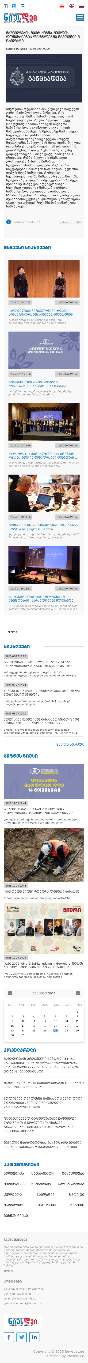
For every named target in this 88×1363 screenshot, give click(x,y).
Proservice (75, 1356)
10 (23, 1021)
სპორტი (76, 1195)
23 (12, 1030)
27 (55, 1030)
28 (66, 1030)
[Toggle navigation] (80, 17)
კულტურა (13, 1195)
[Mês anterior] (10, 993)
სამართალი (42, 1173)
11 (33, 1021)
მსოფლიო (13, 1205)
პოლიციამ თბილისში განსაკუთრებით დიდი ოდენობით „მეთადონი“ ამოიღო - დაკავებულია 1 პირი (43, 1103)
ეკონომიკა (14, 1184)
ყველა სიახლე (70, 744)
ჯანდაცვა (46, 1195)
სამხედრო (41, 1184)
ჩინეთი (77, 1205)
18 (33, 1026)
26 (44, 1030)
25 (33, 1030)
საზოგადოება (71, 1184)
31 (23, 1035)
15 (77, 1021)
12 (44, 1021)
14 (66, 1021)
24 (23, 1030)
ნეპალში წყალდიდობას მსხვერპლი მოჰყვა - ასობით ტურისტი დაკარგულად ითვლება (44, 1145)
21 (66, 1026)
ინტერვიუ (47, 1205)
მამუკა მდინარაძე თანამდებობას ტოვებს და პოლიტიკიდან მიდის (44, 1085)
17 (23, 1026)
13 (55, 1021)
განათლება (73, 1173)
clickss (12, 632)
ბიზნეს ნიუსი (16, 1216)
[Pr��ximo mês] (78, 993)
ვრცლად (8, 1270)
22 (77, 1026)
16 (12, 1026)
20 (55, 1026)
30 (12, 1035)
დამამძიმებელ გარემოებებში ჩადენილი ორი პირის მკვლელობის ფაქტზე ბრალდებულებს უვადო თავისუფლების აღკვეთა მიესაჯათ (40, 1125)
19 (44, 1026)
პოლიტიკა (14, 1173)
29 (77, 1030)
